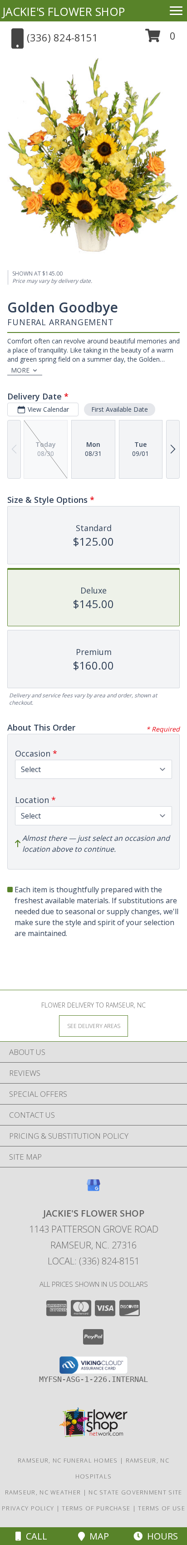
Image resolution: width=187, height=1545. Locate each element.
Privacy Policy (28, 1508)
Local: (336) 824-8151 (93, 1261)
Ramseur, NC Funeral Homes (68, 1460)
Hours (160, 1536)
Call (34, 1536)
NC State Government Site (135, 1492)
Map (97, 1536)
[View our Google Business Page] (93, 1189)
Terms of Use (161, 1508)
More (20, 370)
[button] (160, 39)
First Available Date (119, 409)
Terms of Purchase (96, 1508)
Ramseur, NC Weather (43, 1492)
